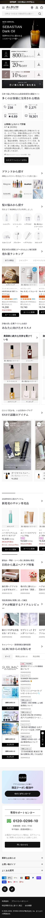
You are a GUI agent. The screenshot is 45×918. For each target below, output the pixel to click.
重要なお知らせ (21, 656)
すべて (7, 656)
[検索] (39, 13)
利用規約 (5, 901)
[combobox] (22, 13)
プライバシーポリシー (20, 901)
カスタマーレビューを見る (16, 160)
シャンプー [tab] (23, 260)
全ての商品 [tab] (9, 260)
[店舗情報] (32, 7)
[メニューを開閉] (3, 7)
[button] (42, 738)
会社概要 (28, 905)
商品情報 (36, 656)
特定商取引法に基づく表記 (12, 905)
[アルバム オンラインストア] (22, 54)
